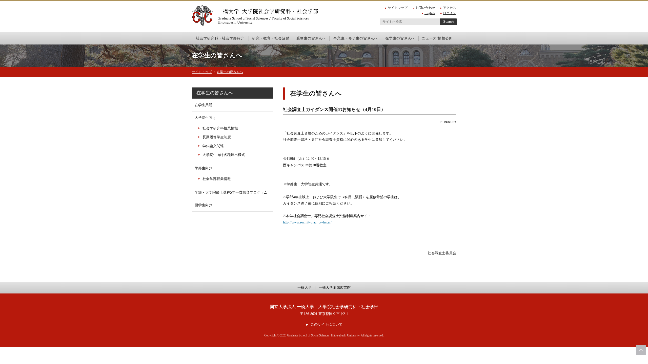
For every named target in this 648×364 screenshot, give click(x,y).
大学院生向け (205, 118)
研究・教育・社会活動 (270, 38)
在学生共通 (203, 105)
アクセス (449, 8)
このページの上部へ (641, 350)
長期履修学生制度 (216, 137)
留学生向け (203, 205)
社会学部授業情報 (216, 179)
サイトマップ (398, 8)
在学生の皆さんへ (400, 38)
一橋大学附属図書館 (335, 287)
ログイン (449, 13)
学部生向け (203, 168)
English (429, 13)
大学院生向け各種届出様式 (223, 155)
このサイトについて (326, 324)
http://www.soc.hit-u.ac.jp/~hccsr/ (307, 222)
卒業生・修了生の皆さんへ (355, 38)
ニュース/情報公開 (437, 38)
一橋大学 (304, 287)
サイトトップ (202, 72)
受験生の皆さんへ (311, 38)
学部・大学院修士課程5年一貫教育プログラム (231, 192)
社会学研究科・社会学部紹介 (220, 38)
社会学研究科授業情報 (220, 128)
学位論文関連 (213, 146)
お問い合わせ (425, 8)
